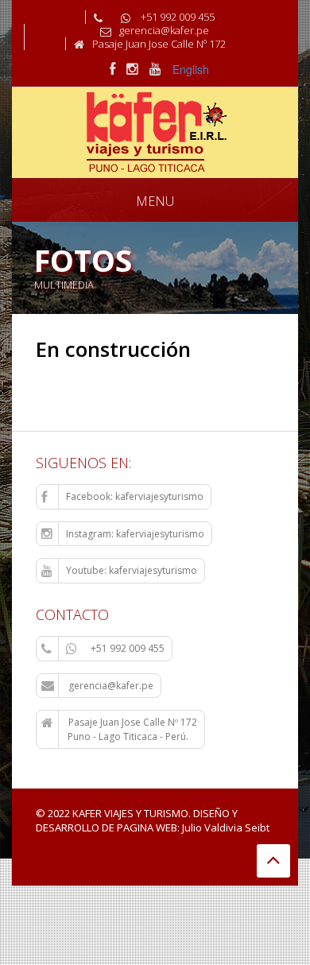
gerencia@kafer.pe (109, 685)
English (190, 69)
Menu (155, 201)
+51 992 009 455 (128, 648)
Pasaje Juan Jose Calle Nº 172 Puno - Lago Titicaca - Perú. (119, 729)
